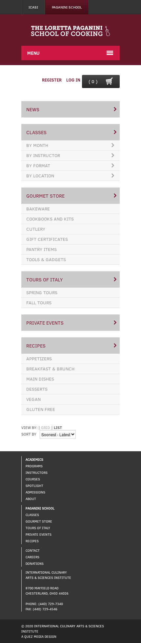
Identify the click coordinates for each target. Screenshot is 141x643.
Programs (34, 466)
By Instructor (43, 155)
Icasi (33, 7)
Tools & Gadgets (46, 259)
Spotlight (34, 485)
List (58, 427)
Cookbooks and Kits (50, 219)
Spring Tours (41, 292)
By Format (38, 165)
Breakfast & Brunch (50, 369)
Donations (35, 563)
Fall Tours (38, 302)
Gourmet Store (45, 195)
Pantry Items (41, 249)
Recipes (36, 345)
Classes (36, 132)
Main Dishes (40, 379)
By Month (37, 145)
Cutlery (35, 229)
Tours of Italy (44, 279)
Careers (32, 557)
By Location (40, 175)
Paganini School (67, 7)
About (31, 498)
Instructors (37, 472)
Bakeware (38, 208)
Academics (34, 459)
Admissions (35, 492)
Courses (33, 479)
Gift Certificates (47, 239)
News (32, 109)
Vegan (33, 399)
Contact (33, 550)
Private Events (45, 322)
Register (52, 80)
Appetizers (39, 358)
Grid (45, 427)
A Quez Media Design (38, 636)
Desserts (37, 389)
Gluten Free (40, 409)
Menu (33, 53)
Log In (73, 80)
